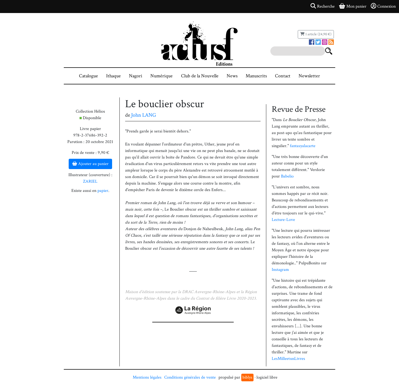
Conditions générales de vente (190, 377)
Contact (282, 76)
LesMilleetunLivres (288, 358)
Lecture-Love (283, 220)
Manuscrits (256, 76)
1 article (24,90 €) (318, 34)
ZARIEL (90, 181)
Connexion (386, 6)
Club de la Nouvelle (199, 76)
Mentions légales (147, 377)
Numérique (161, 76)
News (232, 76)
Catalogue (88, 76)
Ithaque (113, 76)
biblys (247, 377)
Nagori (135, 76)
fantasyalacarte (302, 146)
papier (102, 190)
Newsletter (309, 76)
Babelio (287, 176)
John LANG (143, 115)
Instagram (280, 269)
